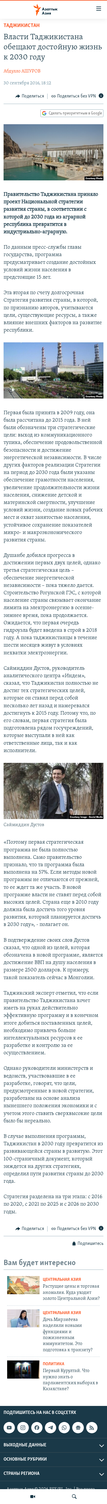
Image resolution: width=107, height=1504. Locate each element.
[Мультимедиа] (33, 1496)
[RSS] (91, 1427)
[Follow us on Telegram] (50, 1427)
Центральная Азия (62, 1280)
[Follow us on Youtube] (9, 1427)
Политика (53, 1364)
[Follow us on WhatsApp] (64, 1427)
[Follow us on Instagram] (23, 1427)
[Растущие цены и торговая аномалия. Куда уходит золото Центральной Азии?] (23, 1285)
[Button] (29, 96)
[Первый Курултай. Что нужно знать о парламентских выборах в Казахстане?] (23, 1369)
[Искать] (74, 1496)
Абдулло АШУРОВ (22, 71)
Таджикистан (22, 26)
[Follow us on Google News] (78, 1427)
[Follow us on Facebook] (37, 1427)
